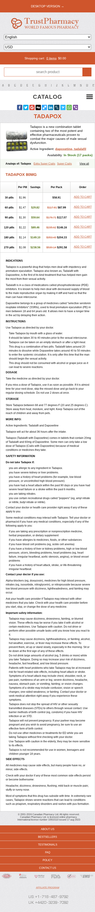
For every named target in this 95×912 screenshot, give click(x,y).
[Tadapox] (17, 141)
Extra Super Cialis (44, 163)
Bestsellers (47, 836)
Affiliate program (47, 887)
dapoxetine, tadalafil (70, 149)
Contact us (47, 867)
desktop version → (47, 6)
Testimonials (47, 844)
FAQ (47, 852)
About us (47, 829)
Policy (47, 860)
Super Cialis (64, 163)
